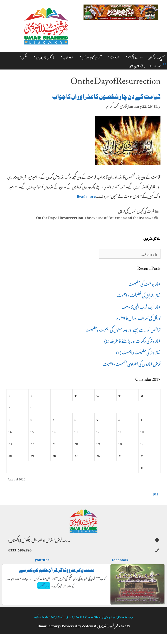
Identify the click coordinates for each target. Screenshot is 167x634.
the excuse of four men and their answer (120, 217)
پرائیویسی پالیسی (137, 65)
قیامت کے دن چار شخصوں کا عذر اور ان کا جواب (106, 97)
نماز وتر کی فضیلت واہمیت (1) (138, 351)
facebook (120, 559)
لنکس (24, 56)
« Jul (156, 493)
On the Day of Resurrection (59, 217)
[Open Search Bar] (160, 58)
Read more (86, 195)
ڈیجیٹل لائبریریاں (45, 56)
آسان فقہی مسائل (92, 56)
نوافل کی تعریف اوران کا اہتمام (138, 317)
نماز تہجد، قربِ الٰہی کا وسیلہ (141, 306)
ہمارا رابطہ (155, 65)
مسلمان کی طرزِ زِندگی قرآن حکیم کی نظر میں (56, 570)
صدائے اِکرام (135, 56)
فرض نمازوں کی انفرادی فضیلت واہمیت (131, 363)
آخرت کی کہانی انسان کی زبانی (136, 210)
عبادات (114, 56)
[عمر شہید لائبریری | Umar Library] (46, 24)
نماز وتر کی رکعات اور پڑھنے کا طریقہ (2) (132, 340)
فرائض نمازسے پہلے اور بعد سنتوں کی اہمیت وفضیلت (122, 329)
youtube (42, 559)
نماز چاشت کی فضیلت (144, 283)
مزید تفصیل (43, 585)
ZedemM (89, 625)
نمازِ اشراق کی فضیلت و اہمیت (138, 294)
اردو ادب (68, 56)
